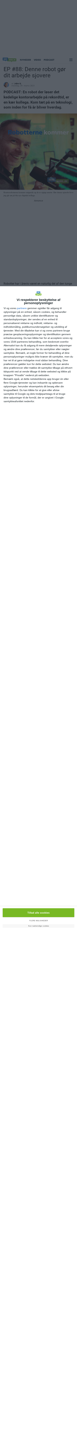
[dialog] (38, 858)
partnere (22, 308)
